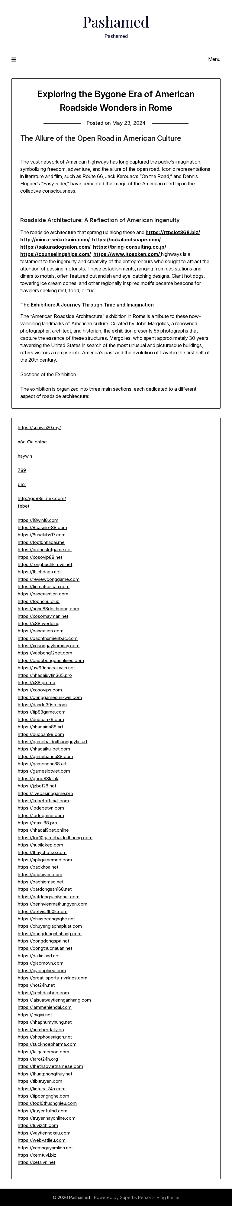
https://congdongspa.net (43, 941)
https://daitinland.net (39, 956)
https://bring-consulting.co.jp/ (129, 247)
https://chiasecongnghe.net (46, 919)
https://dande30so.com (42, 704)
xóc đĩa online (32, 442)
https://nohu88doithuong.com (48, 608)
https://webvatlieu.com (42, 1140)
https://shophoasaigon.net (45, 1037)
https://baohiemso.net (40, 882)
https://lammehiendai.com (45, 1007)
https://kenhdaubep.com (43, 993)
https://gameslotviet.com (44, 771)
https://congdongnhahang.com (50, 933)
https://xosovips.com (40, 690)
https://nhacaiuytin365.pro (45, 675)
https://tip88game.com (42, 712)
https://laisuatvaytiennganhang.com (54, 1000)
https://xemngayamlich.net (45, 1148)
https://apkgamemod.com (45, 860)
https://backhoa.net (38, 867)
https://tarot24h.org (38, 1059)
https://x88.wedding (39, 623)
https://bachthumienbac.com (48, 638)
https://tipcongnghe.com (43, 1096)
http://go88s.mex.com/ (42, 498)
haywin (25, 456)
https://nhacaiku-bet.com (44, 749)
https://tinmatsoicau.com (43, 586)
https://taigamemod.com (43, 1052)
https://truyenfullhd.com (42, 1111)
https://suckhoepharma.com (47, 1044)
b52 (22, 484)
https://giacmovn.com (40, 963)
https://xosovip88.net (40, 557)
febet (23, 506)
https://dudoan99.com (41, 734)
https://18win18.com (38, 520)
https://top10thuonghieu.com (47, 1103)
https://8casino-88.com (42, 527)
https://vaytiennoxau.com (44, 1133)
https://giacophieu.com (42, 970)
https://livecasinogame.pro (45, 793)
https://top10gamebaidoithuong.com (55, 837)
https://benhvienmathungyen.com (52, 904)
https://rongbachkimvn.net (45, 564)
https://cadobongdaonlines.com (51, 660)
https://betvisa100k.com (42, 911)
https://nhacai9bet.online (43, 830)
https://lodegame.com (41, 815)
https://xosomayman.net (43, 616)
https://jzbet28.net (37, 786)
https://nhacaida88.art (40, 727)
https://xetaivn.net (36, 1162)
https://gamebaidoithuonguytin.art (52, 741)
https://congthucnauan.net (45, 948)
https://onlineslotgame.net (45, 549)
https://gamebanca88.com (45, 756)
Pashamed (116, 21)
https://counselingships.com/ (55, 254)
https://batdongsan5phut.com (48, 897)
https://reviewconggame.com (48, 579)
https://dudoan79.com (41, 719)
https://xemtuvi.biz (37, 1155)
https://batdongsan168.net (45, 889)
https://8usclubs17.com (42, 535)
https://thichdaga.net (39, 572)
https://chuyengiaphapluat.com (50, 926)
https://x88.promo (36, 682)
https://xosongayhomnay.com (48, 645)
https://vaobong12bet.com (45, 653)
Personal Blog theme (158, 1197)
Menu (214, 59)
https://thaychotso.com (42, 852)
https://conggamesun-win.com (50, 697)
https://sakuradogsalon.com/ (55, 247)
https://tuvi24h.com (38, 1125)
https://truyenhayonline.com (47, 1118)
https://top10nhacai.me (41, 542)
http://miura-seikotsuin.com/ (55, 240)
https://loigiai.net (35, 1015)
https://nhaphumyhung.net (45, 1022)
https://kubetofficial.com (43, 800)
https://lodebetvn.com (41, 808)
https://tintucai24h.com (42, 1089)
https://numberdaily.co (41, 1029)
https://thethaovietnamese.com (50, 1066)
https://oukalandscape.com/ (126, 240)
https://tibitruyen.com (40, 1081)
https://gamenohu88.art (42, 764)
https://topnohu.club (39, 601)
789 (22, 470)
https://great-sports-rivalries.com (52, 978)
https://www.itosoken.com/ (127, 254)
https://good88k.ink (38, 778)
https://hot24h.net (36, 985)
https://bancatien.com (40, 631)
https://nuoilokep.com (40, 845)
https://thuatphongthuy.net (45, 1074)
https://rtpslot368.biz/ (173, 232)
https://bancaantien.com (43, 594)
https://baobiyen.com (40, 874)
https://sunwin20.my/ (39, 427)
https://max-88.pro (37, 823)
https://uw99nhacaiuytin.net (46, 668)
